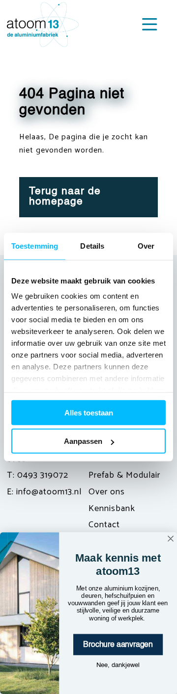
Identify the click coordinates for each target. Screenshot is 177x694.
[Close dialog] (170, 538)
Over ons (106, 492)
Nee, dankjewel (118, 665)
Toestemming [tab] (34, 245)
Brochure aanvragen (117, 644)
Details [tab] (92, 245)
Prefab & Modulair (124, 475)
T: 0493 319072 (37, 475)
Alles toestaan (88, 412)
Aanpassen (83, 441)
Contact (104, 524)
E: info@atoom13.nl (44, 492)
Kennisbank (111, 508)
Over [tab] (146, 245)
